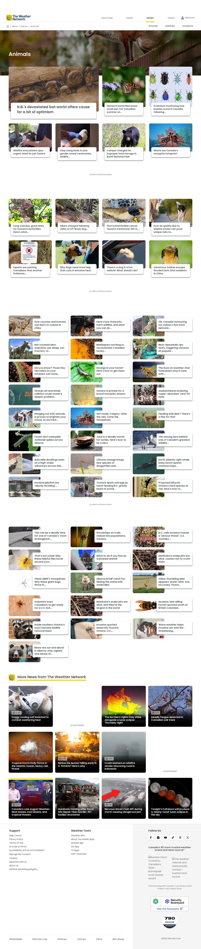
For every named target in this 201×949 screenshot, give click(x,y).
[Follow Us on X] (187, 838)
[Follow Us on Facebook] (151, 838)
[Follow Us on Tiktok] (173, 838)
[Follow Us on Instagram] (158, 838)
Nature (24, 26)
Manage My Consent (20, 854)
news (15, 26)
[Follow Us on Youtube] (165, 838)
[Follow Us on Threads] (180, 838)
